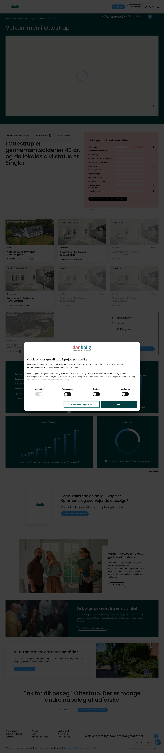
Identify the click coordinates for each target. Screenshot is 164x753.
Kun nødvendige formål (81, 404)
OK (118, 404)
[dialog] (82, 376)
